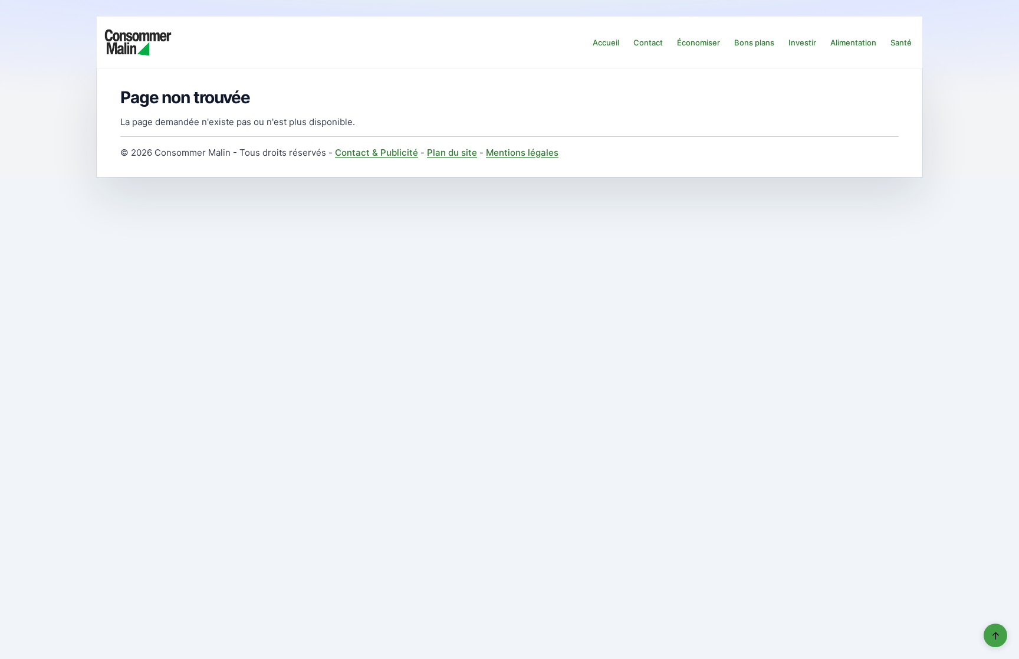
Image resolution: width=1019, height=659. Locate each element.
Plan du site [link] (452, 152)
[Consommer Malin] (138, 42)
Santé (901, 42)
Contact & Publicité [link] (376, 152)
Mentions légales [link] (522, 152)
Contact (648, 42)
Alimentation (853, 42)
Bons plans (754, 42)
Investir (802, 42)
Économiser (698, 42)
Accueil (606, 42)
